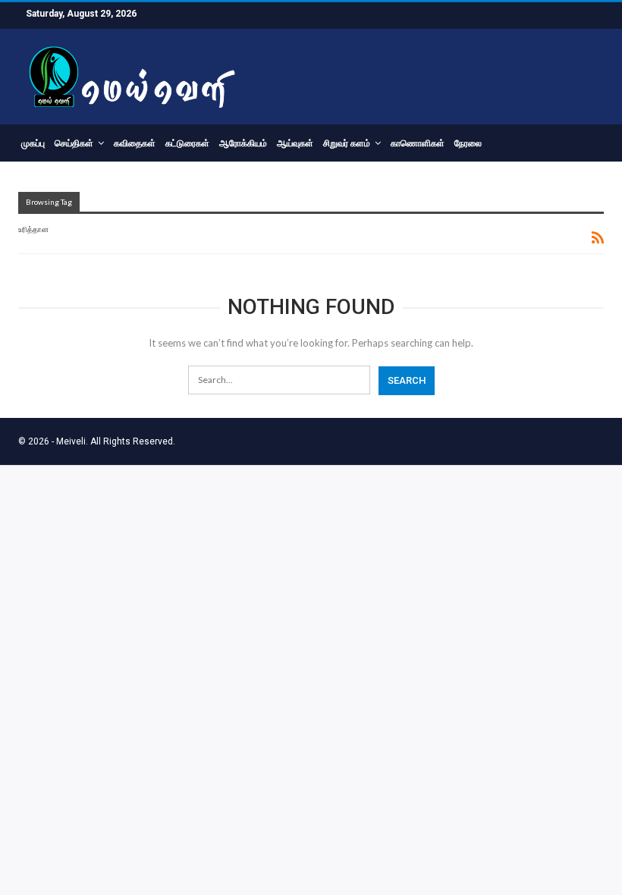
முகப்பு (33, 143)
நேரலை (468, 143)
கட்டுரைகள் (187, 143)
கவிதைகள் (135, 143)
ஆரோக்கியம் (243, 143)
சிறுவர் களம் (346, 143)
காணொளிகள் (418, 143)
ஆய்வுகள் (295, 143)
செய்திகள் (74, 143)
